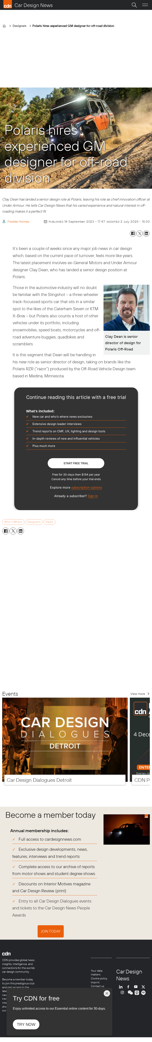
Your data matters (96, 972)
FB (129, 987)
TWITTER (144, 987)
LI (122, 987)
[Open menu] (145, 5)
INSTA (123, 992)
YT (137, 987)
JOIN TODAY (51, 931)
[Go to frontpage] (28, 4)
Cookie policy (99, 978)
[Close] (107, 993)
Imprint (95, 982)
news (49, 522)
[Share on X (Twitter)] (139, 233)
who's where (13, 522)
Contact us (97, 986)
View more (137, 694)
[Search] (134, 5)
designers (34, 522)
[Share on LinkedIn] (146, 233)
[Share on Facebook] (133, 233)
